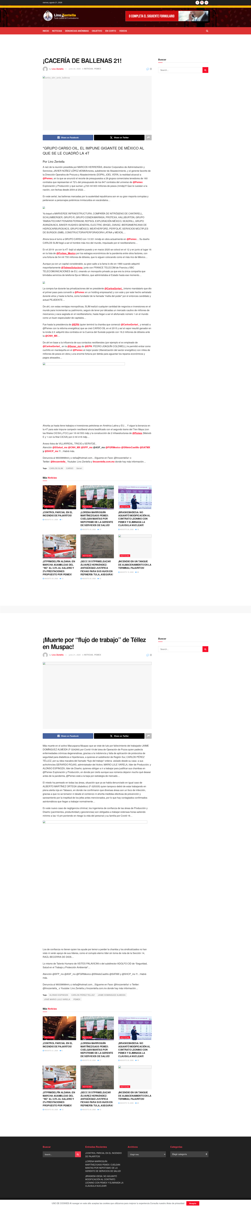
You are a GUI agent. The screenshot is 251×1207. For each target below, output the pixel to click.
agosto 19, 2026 (126, 572)
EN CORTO (110, 30)
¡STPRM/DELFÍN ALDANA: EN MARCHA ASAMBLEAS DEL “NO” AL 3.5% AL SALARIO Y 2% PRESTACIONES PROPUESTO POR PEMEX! (59, 568)
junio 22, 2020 (75, 68)
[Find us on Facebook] (197, 2)
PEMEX (97, 68)
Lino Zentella (57, 68)
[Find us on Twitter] (202, 2)
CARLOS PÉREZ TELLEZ (83, 995)
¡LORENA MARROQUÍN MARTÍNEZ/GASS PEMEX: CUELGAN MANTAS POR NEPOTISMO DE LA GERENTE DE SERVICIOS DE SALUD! (96, 519)
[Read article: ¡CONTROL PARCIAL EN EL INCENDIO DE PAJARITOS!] (59, 497)
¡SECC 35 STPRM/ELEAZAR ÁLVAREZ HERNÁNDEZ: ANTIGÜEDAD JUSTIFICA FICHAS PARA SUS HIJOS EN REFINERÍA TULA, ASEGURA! (96, 568)
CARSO (69, 468)
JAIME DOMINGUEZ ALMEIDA (112, 995)
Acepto (192, 1203)
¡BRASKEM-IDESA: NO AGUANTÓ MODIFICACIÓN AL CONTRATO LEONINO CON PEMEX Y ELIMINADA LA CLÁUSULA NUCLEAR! (134, 519)
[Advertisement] (125, 45)
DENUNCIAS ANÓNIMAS (77, 30)
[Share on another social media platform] (148, 137)
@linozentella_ (59, 461)
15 (100, 529)
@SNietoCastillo (130, 447)
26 (138, 572)
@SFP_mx (87, 447)
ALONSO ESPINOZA (59, 995)
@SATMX (145, 447)
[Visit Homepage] (61, 16)
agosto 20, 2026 (89, 529)
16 (138, 529)
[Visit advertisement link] (167, 16)
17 (100, 1060)
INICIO (46, 30)
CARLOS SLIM (56, 468)
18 (138, 1060)
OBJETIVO (97, 30)
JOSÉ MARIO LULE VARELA (57, 999)
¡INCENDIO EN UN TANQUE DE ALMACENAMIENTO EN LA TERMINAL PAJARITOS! (134, 565)
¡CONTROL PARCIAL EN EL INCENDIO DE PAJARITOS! (58, 514)
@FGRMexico (113, 447)
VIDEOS (123, 30)
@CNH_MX (51, 335)
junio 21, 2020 (75, 654)
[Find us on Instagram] (206, 2)
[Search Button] (207, 30)
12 (62, 578)
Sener (79, 468)
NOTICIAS (57, 30)
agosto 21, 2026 (51, 519)
